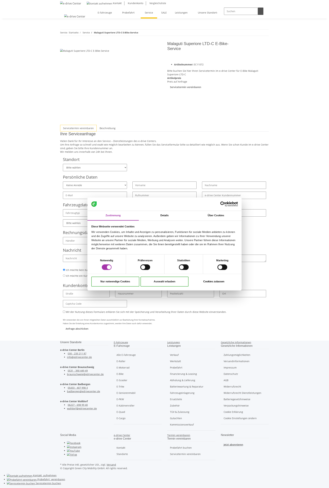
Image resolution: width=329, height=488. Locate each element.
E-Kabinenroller (126, 405)
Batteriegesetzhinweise (237, 399)
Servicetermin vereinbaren (185, 87)
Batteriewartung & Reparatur (186, 386)
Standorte (122, 454)
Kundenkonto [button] (135, 3)
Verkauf (174, 354)
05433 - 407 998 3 (78, 387)
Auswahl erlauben (164, 281)
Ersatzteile (176, 399)
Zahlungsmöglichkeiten (237, 354)
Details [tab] (164, 215)
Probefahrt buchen (181, 447)
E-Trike (120, 386)
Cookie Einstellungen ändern (240, 418)
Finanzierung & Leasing (183, 374)
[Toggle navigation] (64, 9)
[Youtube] (73, 450)
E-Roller (121, 361)
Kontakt (117, 3)
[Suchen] (260, 11)
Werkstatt (175, 361)
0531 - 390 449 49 (78, 370)
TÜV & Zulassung (179, 412)
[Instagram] (74, 446)
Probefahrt (176, 367)
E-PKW (120, 399)
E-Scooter (122, 380)
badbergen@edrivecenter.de (83, 391)
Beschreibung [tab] (107, 128)
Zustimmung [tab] (113, 215)
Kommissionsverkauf (182, 424)
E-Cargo (121, 418)
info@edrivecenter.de (79, 357)
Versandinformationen (236, 361)
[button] (121, 342)
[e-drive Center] (70, 3)
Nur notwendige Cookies (115, 281)
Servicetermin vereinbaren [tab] (78, 128)
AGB (226, 380)
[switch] (145, 267)
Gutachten (176, 418)
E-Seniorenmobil (126, 393)
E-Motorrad (123, 367)
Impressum (230, 367)
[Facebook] (73, 442)
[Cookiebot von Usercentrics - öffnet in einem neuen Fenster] (223, 204)
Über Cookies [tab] (216, 215)
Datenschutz (231, 374)
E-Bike (120, 374)
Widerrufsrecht (232, 386)
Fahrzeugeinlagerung (182, 393)
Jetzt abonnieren (233, 444)
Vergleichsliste (157, 3)
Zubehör (175, 405)
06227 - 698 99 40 (78, 404)
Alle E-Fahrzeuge (126, 354)
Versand (111, 464)
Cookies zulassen (213, 281)
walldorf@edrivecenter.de (82, 408)
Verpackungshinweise (236, 405)
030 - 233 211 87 (77, 353)
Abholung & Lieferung (182, 380)
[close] (63, 45)
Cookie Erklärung (233, 412)
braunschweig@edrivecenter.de (85, 374)
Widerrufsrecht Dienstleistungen (242, 393)
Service (48, 483)
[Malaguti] (258, 51)
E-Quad (121, 412)
